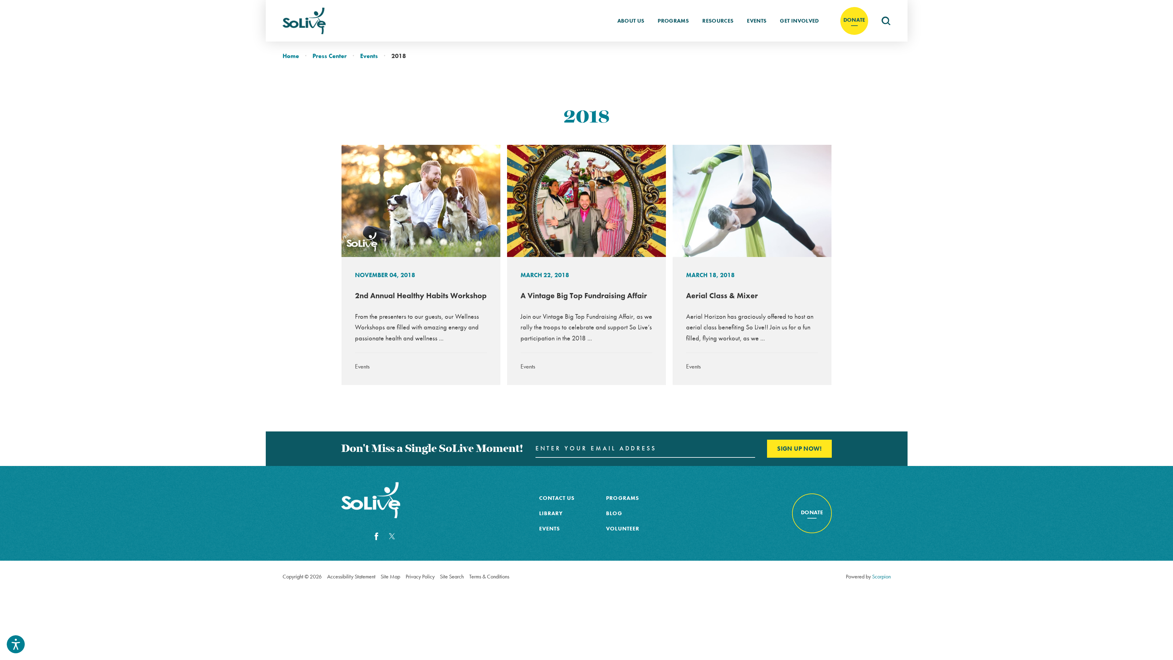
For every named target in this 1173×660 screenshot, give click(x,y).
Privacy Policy (420, 576)
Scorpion (881, 576)
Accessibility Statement (351, 576)
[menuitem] (631, 21)
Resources (717, 20)
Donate (854, 19)
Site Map (390, 576)
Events (756, 20)
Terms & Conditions (489, 576)
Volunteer (622, 528)
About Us (631, 20)
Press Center (329, 56)
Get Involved (799, 20)
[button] (16, 644)
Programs (673, 20)
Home (291, 56)
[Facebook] (376, 536)
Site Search (452, 576)
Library (551, 513)
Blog (614, 513)
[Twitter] (392, 536)
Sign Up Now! (799, 449)
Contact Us (557, 498)
